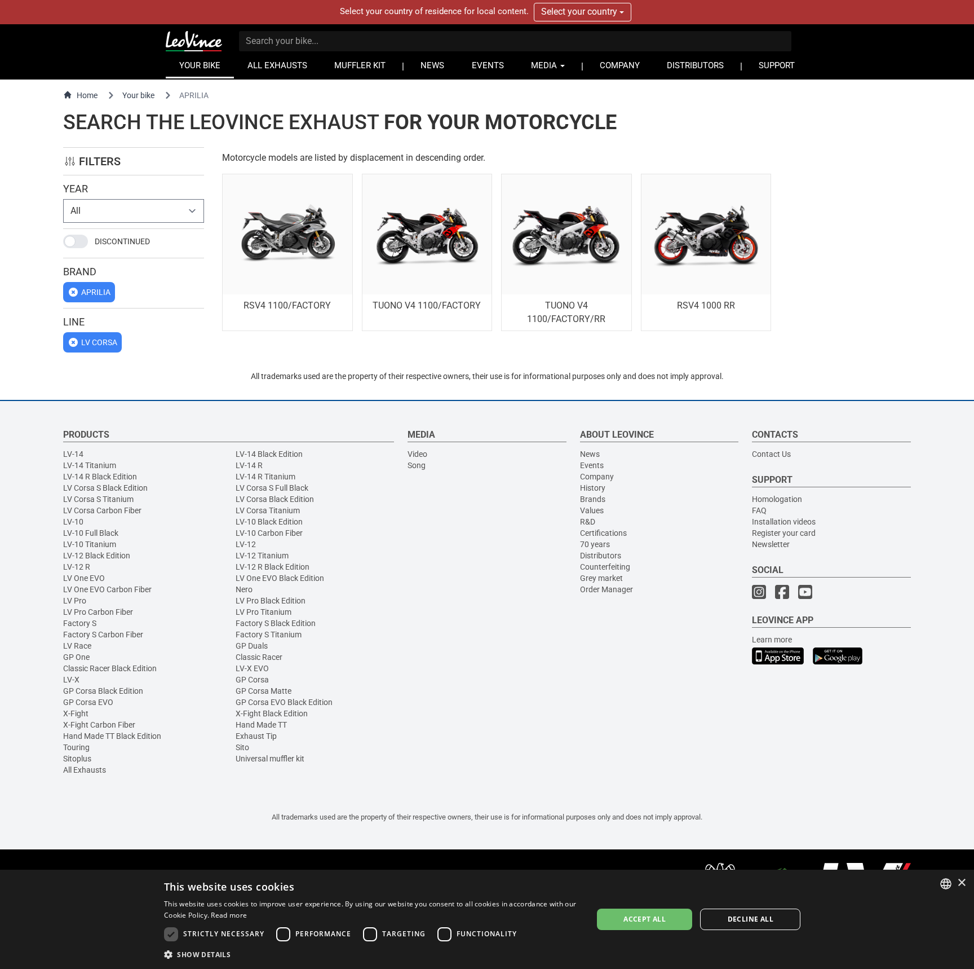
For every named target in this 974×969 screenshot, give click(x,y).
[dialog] (487, 919)
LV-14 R (249, 465)
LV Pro (74, 600)
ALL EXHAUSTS (277, 66)
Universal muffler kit (270, 758)
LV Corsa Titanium (268, 510)
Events (592, 465)
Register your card (784, 533)
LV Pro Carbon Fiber (98, 611)
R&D (587, 521)
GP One (76, 657)
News (590, 454)
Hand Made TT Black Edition (112, 736)
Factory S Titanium (269, 634)
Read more (229, 915)
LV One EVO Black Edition (280, 578)
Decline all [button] (750, 919)
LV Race (77, 645)
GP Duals (252, 645)
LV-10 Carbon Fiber (269, 533)
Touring (76, 747)
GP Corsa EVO (88, 702)
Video (417, 454)
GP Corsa (252, 679)
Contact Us (771, 454)
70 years (595, 544)
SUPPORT (777, 66)
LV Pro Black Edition (271, 600)
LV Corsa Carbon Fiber (102, 510)
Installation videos (784, 521)
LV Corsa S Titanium (98, 499)
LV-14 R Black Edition (100, 476)
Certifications (603, 533)
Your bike (138, 95)
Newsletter (771, 544)
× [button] (961, 883)
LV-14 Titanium (89, 465)
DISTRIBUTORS (695, 66)
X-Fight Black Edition (272, 713)
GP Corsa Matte (263, 690)
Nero (244, 589)
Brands (592, 499)
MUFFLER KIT (360, 66)
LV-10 (73, 521)
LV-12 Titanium (262, 555)
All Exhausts (84, 769)
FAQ (759, 510)
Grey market (601, 578)
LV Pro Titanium (263, 611)
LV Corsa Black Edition (275, 499)
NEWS (432, 66)
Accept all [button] (644, 919)
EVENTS (488, 66)
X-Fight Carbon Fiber (99, 724)
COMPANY (620, 66)
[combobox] (945, 883)
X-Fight (75, 713)
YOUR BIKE (199, 66)
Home (87, 95)
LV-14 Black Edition (269, 454)
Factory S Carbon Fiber (103, 634)
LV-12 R (76, 566)
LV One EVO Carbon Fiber (107, 589)
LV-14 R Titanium (265, 476)
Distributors (600, 555)
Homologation (777, 499)
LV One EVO (84, 578)
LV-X (71, 679)
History (592, 487)
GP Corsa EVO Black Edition (284, 702)
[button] (372, 954)
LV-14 (73, 454)
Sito (242, 747)
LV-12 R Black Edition (272, 566)
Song (417, 465)
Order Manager (606, 589)
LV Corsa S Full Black (272, 487)
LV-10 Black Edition (269, 521)
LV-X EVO (252, 668)
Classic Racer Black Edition (110, 668)
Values (592, 510)
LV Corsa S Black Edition (105, 487)
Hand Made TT (261, 724)
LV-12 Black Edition (96, 555)
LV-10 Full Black (90, 533)
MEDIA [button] (545, 66)
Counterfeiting (605, 566)
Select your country (580, 11)
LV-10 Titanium (89, 544)
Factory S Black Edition (276, 623)
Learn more (772, 639)
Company (597, 476)
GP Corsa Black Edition (103, 690)
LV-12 (246, 544)
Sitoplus (77, 758)
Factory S (79, 623)
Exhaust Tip (256, 736)
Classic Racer (259, 657)
